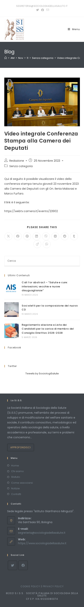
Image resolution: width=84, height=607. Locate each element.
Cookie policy (30, 586)
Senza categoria (21, 166)
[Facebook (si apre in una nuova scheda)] (42, 10)
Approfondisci (20, 447)
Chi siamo (17, 471)
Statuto (15, 477)
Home (15, 465)
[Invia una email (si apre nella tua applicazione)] (47, 10)
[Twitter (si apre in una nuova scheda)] (37, 10)
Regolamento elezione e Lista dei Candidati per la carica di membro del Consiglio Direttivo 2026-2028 (48, 329)
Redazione (16, 161)
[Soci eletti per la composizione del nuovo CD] (11, 309)
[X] (12, 565)
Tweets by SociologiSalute (42, 373)
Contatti (16, 494)
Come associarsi (22, 483)
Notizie (15, 488)
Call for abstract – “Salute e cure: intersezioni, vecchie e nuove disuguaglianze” (45, 286)
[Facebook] (23, 565)
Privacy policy (53, 586)
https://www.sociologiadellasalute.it (42, 543)
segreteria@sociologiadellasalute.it (41, 533)
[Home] (5, 58)
